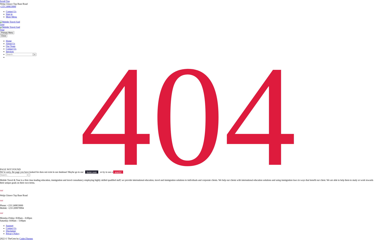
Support (9, 225)
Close (3, 36)
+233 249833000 (8, 6)
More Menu (11, 17)
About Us (10, 43)
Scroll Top (5, 1)
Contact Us (11, 11)
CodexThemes (26, 238)
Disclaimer (11, 231)
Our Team (10, 46)
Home (9, 41)
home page (92, 172)
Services (10, 51)
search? (118, 172)
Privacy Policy (12, 233)
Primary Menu (7, 33)
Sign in (9, 14)
